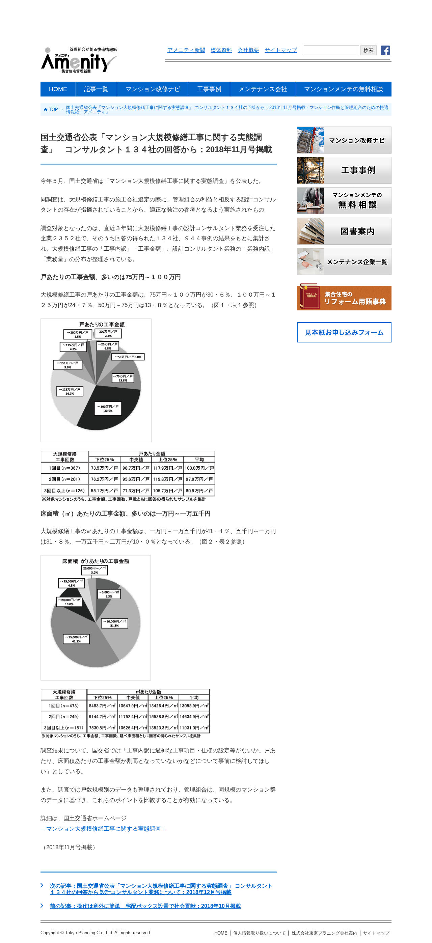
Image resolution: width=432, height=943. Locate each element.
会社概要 (248, 50)
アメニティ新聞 (186, 50)
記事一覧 (96, 89)
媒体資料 (221, 50)
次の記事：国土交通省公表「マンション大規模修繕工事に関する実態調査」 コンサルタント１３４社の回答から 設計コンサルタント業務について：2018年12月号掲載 (161, 889)
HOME (58, 89)
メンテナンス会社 (263, 89)
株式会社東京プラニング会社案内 (324, 933)
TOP (53, 109)
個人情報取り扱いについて (259, 933)
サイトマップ (281, 50)
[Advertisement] (216, 18)
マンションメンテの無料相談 (343, 89)
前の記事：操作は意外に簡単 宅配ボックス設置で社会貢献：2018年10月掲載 (145, 906)
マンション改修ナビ (153, 89)
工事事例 (209, 89)
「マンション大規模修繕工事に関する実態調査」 (103, 829)
